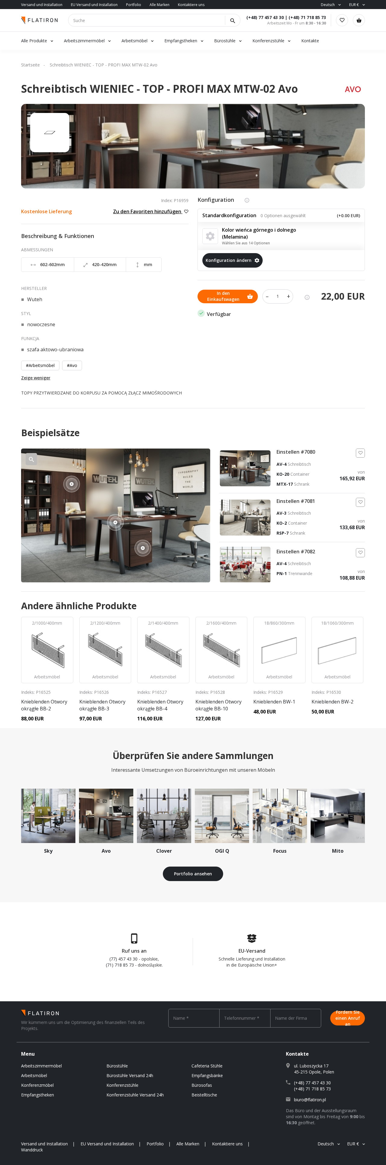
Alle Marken (159, 4)
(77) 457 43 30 (123, 959)
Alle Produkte (34, 40)
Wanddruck (32, 1150)
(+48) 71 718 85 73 (307, 17)
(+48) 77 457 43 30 (265, 17)
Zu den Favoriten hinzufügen (147, 211)
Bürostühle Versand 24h (129, 1075)
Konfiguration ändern (229, 260)
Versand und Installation (41, 4)
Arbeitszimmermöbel (84, 40)
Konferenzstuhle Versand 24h (135, 1095)
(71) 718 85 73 (120, 965)
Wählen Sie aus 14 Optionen (246, 243)
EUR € (354, 4)
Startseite (30, 65)
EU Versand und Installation (94, 4)
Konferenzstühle (268, 40)
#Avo (72, 365)
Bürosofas (201, 1085)
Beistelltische (204, 1095)
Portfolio (133, 4)
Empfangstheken (181, 40)
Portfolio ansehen (193, 874)
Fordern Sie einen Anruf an (347, 1018)
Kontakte (310, 40)
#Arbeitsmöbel (40, 365)
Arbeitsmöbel (134, 40)
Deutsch (328, 4)
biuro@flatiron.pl (310, 1099)
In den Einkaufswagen (223, 296)
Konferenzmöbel (37, 1085)
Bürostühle (225, 40)
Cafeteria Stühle (207, 1066)
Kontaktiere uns (191, 4)
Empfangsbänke (207, 1075)
